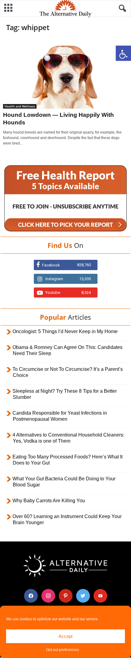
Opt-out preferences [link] (62, 650)
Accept (65, 636)
